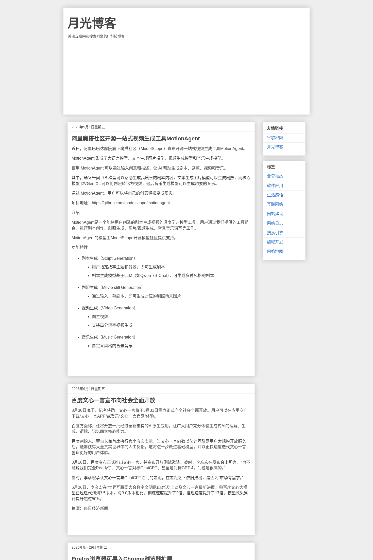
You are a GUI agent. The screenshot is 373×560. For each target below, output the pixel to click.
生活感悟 (275, 195)
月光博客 (91, 23)
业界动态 (275, 176)
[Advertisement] (186, 76)
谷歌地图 (275, 138)
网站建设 (275, 214)
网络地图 (275, 251)
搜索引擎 (275, 233)
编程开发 (275, 242)
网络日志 (275, 223)
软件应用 (275, 185)
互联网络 (275, 204)
